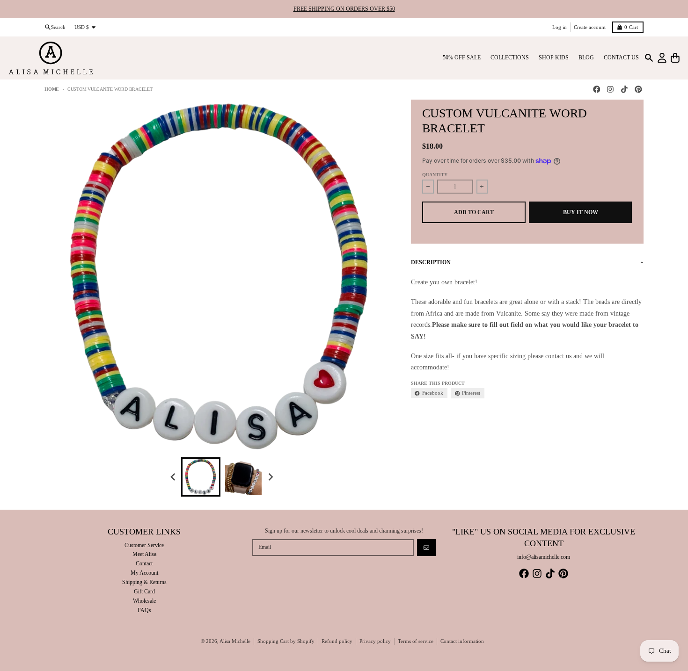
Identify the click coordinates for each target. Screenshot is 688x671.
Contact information (462, 641)
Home (51, 89)
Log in (559, 26)
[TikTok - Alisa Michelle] (624, 89)
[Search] (649, 58)
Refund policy (337, 641)
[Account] (662, 58)
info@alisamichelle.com (543, 557)
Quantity (434, 174)
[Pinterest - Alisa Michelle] (638, 89)
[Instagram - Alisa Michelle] (610, 89)
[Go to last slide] (174, 477)
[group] (200, 477)
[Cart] (675, 58)
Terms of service (415, 641)
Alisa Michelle (235, 641)
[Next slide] (270, 477)
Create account (590, 26)
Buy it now (580, 212)
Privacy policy (375, 641)
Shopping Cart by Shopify (286, 641)
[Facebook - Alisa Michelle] (596, 89)
